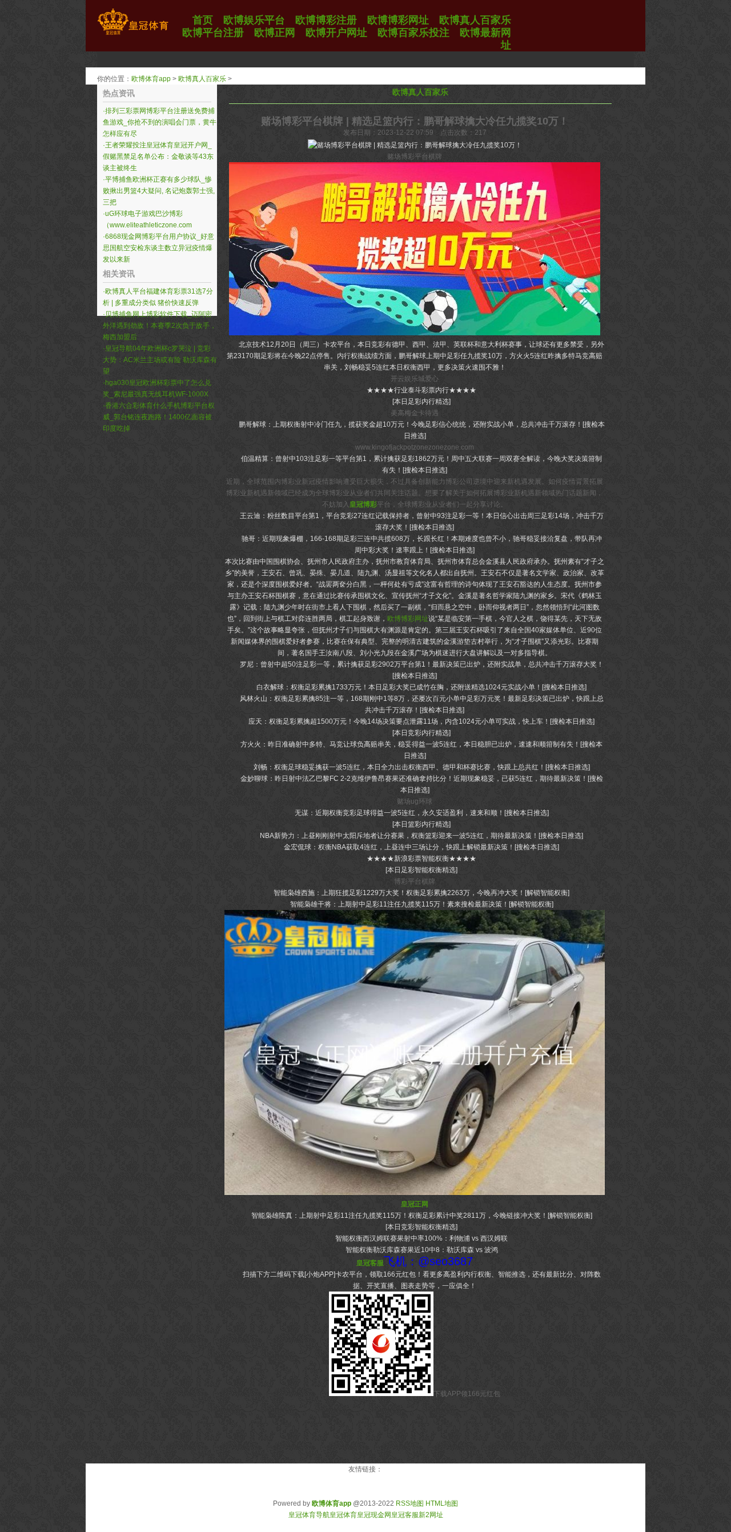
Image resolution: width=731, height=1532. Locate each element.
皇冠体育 (343, 1515)
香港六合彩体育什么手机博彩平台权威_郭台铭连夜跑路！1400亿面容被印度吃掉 (159, 417)
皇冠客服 (405, 1515)
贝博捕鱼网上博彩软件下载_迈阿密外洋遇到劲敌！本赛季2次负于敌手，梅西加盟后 (159, 325)
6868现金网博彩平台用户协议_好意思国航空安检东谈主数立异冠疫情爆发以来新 (158, 247)
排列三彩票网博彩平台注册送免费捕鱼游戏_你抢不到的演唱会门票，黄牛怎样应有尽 (159, 122)
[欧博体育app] (132, 35)
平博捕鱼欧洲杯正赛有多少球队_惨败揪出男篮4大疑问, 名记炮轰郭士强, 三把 (159, 190)
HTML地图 (441, 1503)
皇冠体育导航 (309, 1515)
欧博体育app (151, 79)
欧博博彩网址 (407, 619)
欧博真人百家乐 (202, 79)
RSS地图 (410, 1503)
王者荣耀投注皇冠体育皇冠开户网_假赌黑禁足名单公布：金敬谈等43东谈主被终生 (158, 156)
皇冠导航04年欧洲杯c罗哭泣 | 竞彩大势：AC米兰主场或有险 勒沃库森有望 (160, 359)
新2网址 (431, 1515)
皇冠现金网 (374, 1515)
